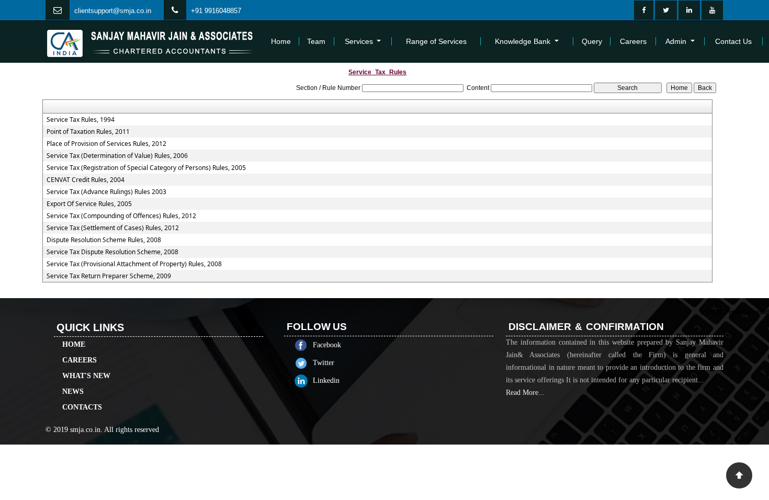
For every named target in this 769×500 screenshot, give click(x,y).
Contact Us (733, 41)
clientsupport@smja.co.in (112, 11)
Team (316, 41)
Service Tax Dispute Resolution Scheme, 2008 (112, 252)
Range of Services (436, 41)
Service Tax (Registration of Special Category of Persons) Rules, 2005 (146, 168)
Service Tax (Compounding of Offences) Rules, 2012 (121, 216)
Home (281, 41)
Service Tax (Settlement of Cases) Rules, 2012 (113, 228)
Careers (633, 41)
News (73, 391)
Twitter (323, 363)
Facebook (327, 345)
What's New (86, 376)
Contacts (82, 407)
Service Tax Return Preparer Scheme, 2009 (109, 276)
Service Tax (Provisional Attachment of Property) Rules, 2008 (134, 264)
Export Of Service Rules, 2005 (89, 204)
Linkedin (326, 380)
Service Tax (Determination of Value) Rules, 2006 (117, 156)
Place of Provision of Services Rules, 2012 (106, 144)
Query (592, 41)
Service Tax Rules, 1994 (81, 120)
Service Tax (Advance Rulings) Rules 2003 (106, 192)
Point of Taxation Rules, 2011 (88, 132)
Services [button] (360, 41)
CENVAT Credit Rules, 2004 (86, 180)
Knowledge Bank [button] (523, 41)
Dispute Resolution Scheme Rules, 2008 (104, 240)
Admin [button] (676, 41)
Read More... (525, 392)
